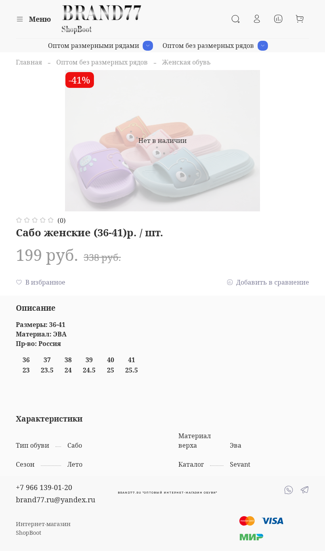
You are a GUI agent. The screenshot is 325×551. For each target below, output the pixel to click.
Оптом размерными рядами (93, 45)
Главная (29, 62)
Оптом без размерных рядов (208, 45)
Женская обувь (186, 62)
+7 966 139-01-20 (44, 487)
